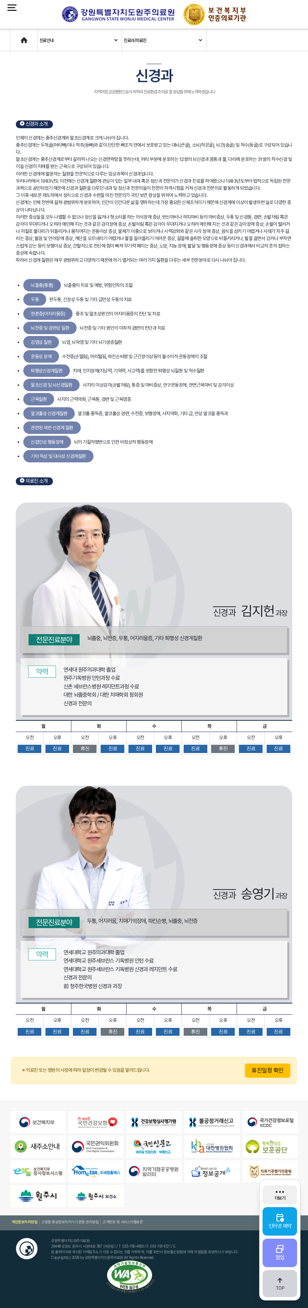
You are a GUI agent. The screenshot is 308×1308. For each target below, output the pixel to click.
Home (16, 36)
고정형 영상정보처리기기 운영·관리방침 (69, 1222)
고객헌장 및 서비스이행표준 (123, 1222)
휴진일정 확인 (268, 1070)
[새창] (38, 1122)
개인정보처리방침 (24, 1222)
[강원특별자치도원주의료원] (118, 14)
